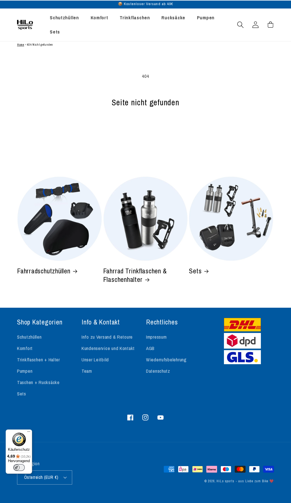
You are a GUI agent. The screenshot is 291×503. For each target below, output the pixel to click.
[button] (240, 24)
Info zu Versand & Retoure (107, 337)
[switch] (19, 467)
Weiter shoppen (145, 133)
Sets (195, 271)
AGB (150, 348)
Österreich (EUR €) (41, 477)
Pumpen (24, 371)
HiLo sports (225, 481)
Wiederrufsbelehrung (166, 360)
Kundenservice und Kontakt (108, 348)
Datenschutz (158, 371)
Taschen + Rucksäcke (38, 382)
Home (20, 45)
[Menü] (28, 432)
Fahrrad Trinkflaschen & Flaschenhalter (135, 275)
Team (87, 371)
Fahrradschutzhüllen (43, 271)
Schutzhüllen (29, 337)
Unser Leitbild (95, 360)
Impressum (156, 337)
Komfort (25, 348)
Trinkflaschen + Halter (38, 360)
